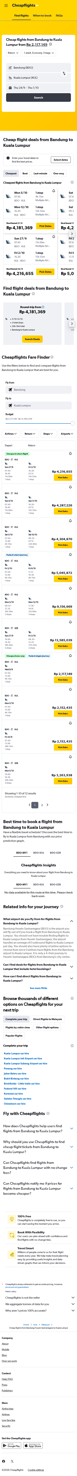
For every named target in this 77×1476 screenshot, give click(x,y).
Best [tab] (25, 173)
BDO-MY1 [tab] (22, 852)
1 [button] (34, 805)
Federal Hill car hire (15, 1088)
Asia (35, 1324)
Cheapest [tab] (11, 173)
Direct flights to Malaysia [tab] (47, 1019)
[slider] (73, 423)
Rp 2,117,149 (36, 44)
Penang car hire (13, 1068)
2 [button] (42, 805)
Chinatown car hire (15, 1103)
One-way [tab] (58, 173)
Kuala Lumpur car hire (16, 1053)
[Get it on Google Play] (11, 1445)
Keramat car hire (13, 1093)
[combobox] (41, 389)
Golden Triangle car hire (17, 1098)
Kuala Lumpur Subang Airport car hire (25, 1063)
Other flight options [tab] (47, 1027)
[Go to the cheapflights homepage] (25, 5)
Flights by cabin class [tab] (18, 1027)
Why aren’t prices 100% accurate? (26, 1310)
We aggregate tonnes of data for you (27, 1304)
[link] (32, 339)
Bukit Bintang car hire (16, 1078)
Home (26, 1324)
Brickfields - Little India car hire (22, 1083)
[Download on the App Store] (33, 1445)
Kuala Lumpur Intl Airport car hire (23, 1058)
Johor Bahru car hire (15, 1073)
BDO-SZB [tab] (55, 852)
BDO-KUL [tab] (38, 852)
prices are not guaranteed (16, 1287)
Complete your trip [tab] (16, 1019)
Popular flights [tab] (14, 1035)
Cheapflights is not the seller (22, 1297)
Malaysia (46, 1324)
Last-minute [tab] (40, 173)
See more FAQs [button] (38, 988)
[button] (6, 6)
